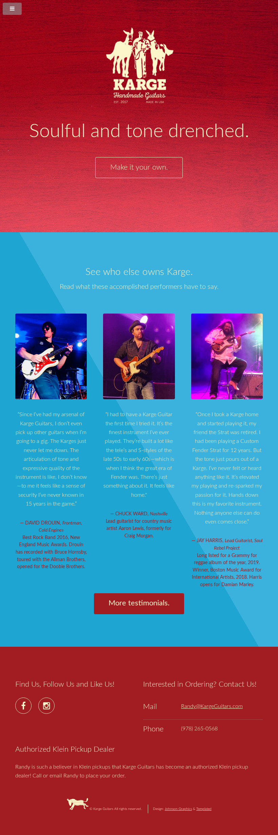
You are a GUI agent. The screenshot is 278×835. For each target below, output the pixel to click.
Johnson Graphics (178, 809)
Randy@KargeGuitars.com (212, 706)
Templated (204, 809)
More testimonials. (139, 603)
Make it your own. (139, 167)
